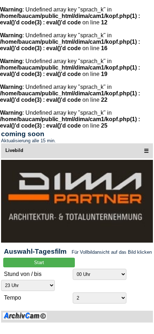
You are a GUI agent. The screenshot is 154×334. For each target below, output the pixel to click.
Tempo (12, 298)
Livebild (14, 150)
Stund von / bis (23, 274)
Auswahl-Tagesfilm (35, 251)
